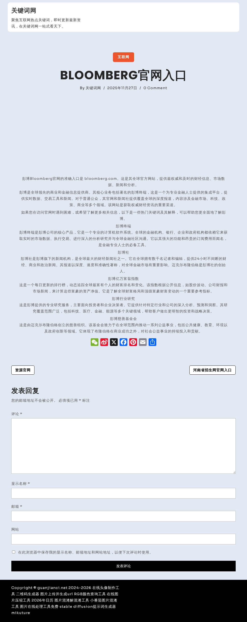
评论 (16, 414)
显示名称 (20, 483)
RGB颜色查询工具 (90, 594)
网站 (15, 529)
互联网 (123, 56)
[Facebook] (123, 342)
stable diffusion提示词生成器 (88, 606)
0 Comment (155, 88)
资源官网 (23, 370)
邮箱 (16, 506)
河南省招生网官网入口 (212, 370)
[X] (114, 342)
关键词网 (23, 10)
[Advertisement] (123, 127)
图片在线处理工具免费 (39, 606)
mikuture (20, 612)
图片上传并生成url (56, 594)
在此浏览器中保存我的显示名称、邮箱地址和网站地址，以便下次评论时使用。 (85, 552)
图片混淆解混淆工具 (72, 600)
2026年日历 (43, 600)
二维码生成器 (27, 594)
